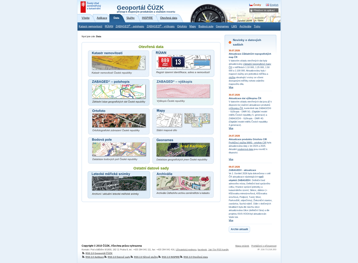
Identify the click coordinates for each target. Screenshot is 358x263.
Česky (257, 5)
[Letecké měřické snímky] (118, 184)
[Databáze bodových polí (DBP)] (118, 150)
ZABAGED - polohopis (130, 26)
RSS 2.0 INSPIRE (171, 257)
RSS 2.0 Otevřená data (196, 257)
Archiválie (245, 26)
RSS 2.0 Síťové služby (146, 257)
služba (232, 77)
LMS (234, 26)
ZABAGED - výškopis (161, 26)
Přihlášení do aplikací (264, 10)
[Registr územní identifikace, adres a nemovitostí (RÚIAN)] (183, 63)
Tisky (257, 26)
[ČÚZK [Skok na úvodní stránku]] (91, 7)
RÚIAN (109, 26)
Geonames (222, 26)
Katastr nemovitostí (90, 26)
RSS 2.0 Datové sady (119, 257)
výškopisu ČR (236, 108)
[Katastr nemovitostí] (118, 63)
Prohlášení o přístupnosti (263, 246)
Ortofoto (182, 26)
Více (231, 87)
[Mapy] (183, 121)
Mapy (192, 26)
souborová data (245, 149)
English (274, 5)
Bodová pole (205, 26)
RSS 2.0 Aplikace (95, 257)
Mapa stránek (242, 246)
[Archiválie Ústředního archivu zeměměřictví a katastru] (183, 184)
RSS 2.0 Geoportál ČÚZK (99, 253)
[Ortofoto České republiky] (118, 121)
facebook (202, 249)
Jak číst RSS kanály (218, 249)
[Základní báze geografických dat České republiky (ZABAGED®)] (118, 92)
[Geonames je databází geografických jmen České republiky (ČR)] (183, 150)
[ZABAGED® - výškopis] (183, 92)
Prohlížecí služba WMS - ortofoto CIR (247, 142)
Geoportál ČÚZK (146, 8)
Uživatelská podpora (186, 249)
